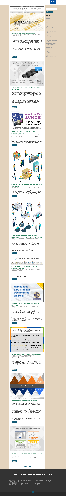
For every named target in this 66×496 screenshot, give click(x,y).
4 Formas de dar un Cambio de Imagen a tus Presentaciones (26, 354)
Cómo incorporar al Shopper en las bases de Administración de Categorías (51, 28)
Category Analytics (36, 187)
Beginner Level (36, 238)
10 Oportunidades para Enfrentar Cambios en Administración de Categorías (51, 25)
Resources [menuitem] (25, 2)
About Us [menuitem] (30, 2)
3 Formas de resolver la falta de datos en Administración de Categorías (51, 50)
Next (30, 466)
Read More (14, 56)
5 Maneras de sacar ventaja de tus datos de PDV (23, 33)
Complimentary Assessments (38, 480)
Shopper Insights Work (20, 270)
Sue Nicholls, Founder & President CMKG (24, 34)
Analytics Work (13, 35)
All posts (25, 466)
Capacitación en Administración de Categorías (17, 356)
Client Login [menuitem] (35, 2)
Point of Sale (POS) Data (37, 34)
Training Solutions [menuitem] (19, 2)
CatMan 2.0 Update (14, 135)
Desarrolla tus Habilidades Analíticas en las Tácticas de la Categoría (51, 54)
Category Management (19, 35)
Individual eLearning (24, 483)
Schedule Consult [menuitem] (41, 2)
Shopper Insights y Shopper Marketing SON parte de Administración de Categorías (51, 37)
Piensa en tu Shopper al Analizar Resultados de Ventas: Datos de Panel (51, 21)
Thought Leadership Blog (38, 483)
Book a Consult (23, 484)
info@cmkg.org (48, 480)
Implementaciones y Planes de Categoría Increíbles (24, 400)
